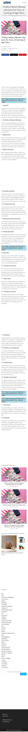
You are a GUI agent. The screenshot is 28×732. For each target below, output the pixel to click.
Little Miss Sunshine (8, 191)
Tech (2, 656)
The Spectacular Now (9, 204)
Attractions (4, 599)
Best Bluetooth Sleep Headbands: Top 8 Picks (12, 533)
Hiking (3, 617)
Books (3, 601)
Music (3, 630)
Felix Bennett (6, 46)
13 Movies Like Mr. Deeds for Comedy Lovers (14, 505)
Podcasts (4, 639)
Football (3, 612)
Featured (4, 608)
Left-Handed (5, 624)
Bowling (3, 603)
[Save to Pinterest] (23, 55)
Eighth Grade (6, 134)
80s (2, 594)
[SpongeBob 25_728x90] (13, 19)
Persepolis (6, 417)
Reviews (4, 644)
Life (2, 626)
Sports (3, 655)
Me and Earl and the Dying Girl (12, 218)
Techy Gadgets (6, 658)
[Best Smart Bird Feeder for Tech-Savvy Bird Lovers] (14, 543)
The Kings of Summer (9, 291)
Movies (5, 48)
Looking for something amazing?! (14, 671)
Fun (2, 613)
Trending (4, 662)
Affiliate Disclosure (7, 720)
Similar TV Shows (6, 653)
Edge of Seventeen (8, 149)
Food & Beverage (6, 610)
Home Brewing (6, 622)
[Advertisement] (14, 71)
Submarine (6, 335)
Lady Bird (5, 105)
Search (23, 674)
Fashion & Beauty (6, 606)
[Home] (1, 15)
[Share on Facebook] (5, 55)
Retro (3, 642)
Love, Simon (7, 405)
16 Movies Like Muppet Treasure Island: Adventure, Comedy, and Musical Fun (14, 526)
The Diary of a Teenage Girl (11, 348)
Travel (3, 660)
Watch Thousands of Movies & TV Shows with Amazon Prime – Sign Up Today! (13, 100)
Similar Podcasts (6, 651)
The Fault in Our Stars (9, 265)
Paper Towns (7, 278)
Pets (2, 635)
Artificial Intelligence (7, 597)
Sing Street (6, 252)
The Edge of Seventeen (10, 377)
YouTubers (4, 667)
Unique (3, 665)
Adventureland (7, 362)
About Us (4, 714)
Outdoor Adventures (7, 633)
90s (2, 595)
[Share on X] (14, 55)
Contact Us (5, 716)
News (3, 631)
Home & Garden (6, 621)
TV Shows (4, 664)
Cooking (4, 604)
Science (3, 646)
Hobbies (4, 619)
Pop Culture (5, 640)
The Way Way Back (8, 231)
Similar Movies (12, 48)
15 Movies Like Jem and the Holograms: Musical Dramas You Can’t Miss (14, 483)
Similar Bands (5, 648)
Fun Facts (4, 615)
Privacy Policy (5, 721)
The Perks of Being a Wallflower (12, 120)
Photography (5, 637)
